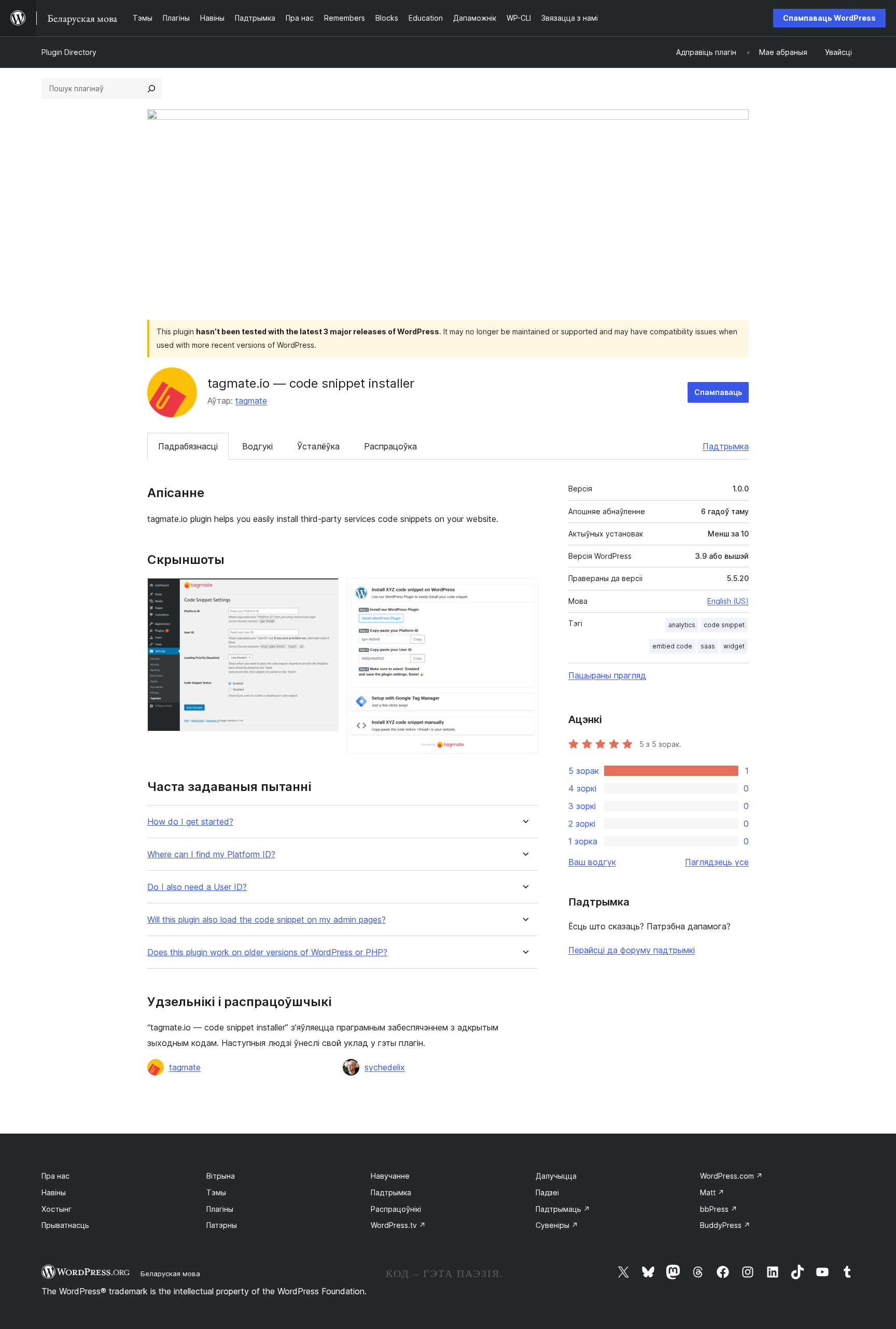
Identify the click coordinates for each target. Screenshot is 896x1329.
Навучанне (390, 1175)
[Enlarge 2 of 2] (524, 592)
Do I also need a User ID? (197, 887)
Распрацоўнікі (396, 1209)
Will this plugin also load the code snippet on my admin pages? (266, 920)
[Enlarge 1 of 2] (324, 592)
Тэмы (216, 1192)
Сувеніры (557, 1225)
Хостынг (56, 1209)
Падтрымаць (563, 1209)
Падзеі (547, 1192)
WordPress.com (731, 1175)
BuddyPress (725, 1225)
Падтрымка (726, 446)
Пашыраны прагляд (607, 675)
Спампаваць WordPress (829, 17)
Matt (712, 1192)
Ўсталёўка (318, 446)
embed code (672, 646)
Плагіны (219, 1209)
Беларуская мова (170, 1273)
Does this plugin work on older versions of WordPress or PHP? (267, 952)
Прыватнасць (65, 1225)
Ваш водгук (592, 862)
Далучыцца (556, 1175)
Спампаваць (718, 392)
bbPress (718, 1209)
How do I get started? (190, 822)
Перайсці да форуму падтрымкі (631, 950)
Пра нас (55, 1175)
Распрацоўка (390, 446)
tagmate (251, 400)
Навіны (53, 1192)
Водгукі (257, 446)
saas (708, 646)
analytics (681, 625)
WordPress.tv (398, 1225)
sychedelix (385, 1067)
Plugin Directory (68, 52)
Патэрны (221, 1225)
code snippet (724, 625)
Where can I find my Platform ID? (211, 854)
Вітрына (220, 1175)
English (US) (728, 601)
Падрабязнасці (188, 446)
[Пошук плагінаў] (151, 88)
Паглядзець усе (717, 862)
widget (734, 646)
